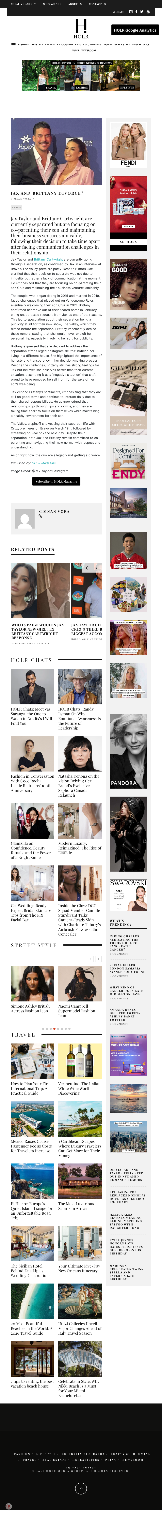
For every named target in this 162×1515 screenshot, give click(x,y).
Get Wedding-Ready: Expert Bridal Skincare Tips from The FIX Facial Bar (31, 912)
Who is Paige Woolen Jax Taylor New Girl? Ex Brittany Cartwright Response (37, 631)
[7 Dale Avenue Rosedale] (128, 503)
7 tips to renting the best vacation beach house (32, 1383)
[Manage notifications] (9, 1506)
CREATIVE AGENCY (23, 4)
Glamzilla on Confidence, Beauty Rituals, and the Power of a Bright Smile (31, 850)
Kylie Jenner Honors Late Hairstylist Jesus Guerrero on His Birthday (126, 1246)
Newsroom (88, 50)
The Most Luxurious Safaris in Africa (76, 1206)
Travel (108, 44)
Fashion (23, 44)
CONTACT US (97, 4)
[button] (98, 959)
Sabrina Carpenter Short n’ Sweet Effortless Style (74, 1011)
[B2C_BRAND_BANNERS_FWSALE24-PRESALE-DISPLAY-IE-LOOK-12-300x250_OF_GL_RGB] (128, 895)
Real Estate (122, 44)
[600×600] (128, 461)
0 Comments (119, 953)
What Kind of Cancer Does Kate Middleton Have (126, 990)
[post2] (128, 1055)
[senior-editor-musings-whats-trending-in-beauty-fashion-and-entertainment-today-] (128, 594)
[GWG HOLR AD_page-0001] (128, 397)
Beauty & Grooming (88, 44)
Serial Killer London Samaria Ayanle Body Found (128, 968)
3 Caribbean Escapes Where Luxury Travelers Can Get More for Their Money (79, 1148)
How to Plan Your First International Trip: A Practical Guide (31, 1088)
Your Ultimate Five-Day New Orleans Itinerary (79, 1268)
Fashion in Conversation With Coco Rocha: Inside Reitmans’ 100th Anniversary (32, 783)
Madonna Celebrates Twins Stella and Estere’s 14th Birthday (126, 1272)
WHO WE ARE (52, 4)
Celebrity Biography (59, 44)
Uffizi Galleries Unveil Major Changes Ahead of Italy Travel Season (80, 1328)
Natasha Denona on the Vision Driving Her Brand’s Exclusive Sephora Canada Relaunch (78, 785)
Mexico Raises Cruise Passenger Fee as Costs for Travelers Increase (31, 1146)
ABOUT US (75, 4)
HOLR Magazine (44, 463)
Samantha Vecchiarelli (28, 643)
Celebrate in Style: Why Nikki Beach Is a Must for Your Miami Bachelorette (78, 1388)
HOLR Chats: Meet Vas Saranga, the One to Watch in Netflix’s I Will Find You (31, 716)
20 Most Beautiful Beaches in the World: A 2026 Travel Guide (32, 1328)
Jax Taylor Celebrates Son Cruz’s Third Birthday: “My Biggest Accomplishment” (100, 629)
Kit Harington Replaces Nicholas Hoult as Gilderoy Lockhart (128, 1197)
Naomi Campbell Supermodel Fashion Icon (29, 1011)
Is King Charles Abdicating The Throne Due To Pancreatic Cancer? (124, 942)
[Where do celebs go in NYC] (128, 1136)
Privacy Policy (81, 1467)
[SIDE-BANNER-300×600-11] (128, 834)
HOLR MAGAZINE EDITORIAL (90, 639)
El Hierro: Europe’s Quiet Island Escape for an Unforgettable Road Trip (32, 1210)
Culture (16, 207)
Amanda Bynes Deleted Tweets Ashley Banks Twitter (125, 1014)
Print (75, 50)
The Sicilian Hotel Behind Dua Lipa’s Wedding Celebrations (30, 1271)
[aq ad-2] (128, 1098)
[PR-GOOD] (128, 284)
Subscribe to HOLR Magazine (56, 481)
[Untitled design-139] (128, 751)
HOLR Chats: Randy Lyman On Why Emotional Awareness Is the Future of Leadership (79, 718)
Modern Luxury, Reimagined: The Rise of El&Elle (79, 848)
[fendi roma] (128, 145)
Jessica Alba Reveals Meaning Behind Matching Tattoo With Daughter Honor (126, 1221)
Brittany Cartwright (48, 259)
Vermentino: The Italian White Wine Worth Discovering (79, 1088)
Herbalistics (140, 44)
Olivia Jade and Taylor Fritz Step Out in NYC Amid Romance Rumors (126, 1174)
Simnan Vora (21, 198)
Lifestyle (37, 44)
